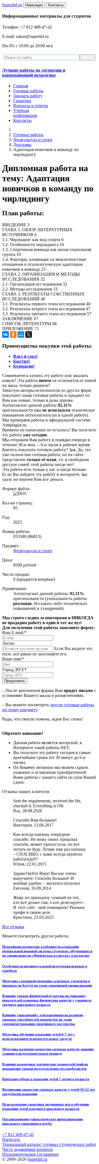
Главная (20, 85)
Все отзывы (13, 926)
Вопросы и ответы (30, 105)
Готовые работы (28, 90)
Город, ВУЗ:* (14, 669)
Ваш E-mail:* (14, 632)
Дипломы (22, 144)
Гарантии (22, 100)
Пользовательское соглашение (30, 1154)
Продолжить (14, 681)
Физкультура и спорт (33, 139)
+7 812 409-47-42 (18, 1134)
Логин (8, 643)
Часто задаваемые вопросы (27, 1149)
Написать (11, 1139)
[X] (28, 334)
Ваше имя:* (13, 659)
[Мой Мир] (21, 334)
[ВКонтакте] (5, 334)
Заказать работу (28, 95)
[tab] (25, 356)
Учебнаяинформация (25, 113)
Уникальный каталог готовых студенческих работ (49, 1144)
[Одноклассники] (13, 334)
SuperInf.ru (37, 1159)
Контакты (22, 120)
